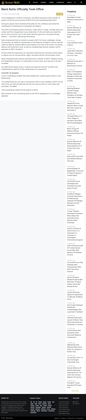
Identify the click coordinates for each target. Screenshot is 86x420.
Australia (38, 409)
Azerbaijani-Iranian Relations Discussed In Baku (75, 19)
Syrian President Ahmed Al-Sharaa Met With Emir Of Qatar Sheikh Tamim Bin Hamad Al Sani (75, 281)
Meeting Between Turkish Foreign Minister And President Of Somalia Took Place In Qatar (74, 92)
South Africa (51, 410)
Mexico (38, 410)
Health (69, 2)
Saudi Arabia (44, 410)
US (34, 402)
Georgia (44, 407)
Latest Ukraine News (64, 409)
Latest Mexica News (64, 413)
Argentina (43, 409)
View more (75, 391)
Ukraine (32, 407)
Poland (49, 405)
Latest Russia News (64, 402)
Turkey (49, 402)
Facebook (76, 403)
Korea (49, 403)
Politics (35, 2)
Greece (45, 405)
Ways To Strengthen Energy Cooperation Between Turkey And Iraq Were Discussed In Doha (74, 76)
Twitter (76, 402)
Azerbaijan (38, 407)
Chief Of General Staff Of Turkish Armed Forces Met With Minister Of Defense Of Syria (75, 250)
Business (43, 2)
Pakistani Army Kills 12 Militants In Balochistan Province (75, 63)
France (37, 405)
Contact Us (63, 418)
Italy (41, 405)
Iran (53, 402)
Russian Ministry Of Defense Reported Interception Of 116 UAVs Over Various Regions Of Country (74, 372)
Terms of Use (71, 418)
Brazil (48, 409)
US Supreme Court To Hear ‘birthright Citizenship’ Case (75, 359)
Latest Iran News (63, 406)
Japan (32, 403)
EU (36, 402)
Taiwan (32, 405)
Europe (40, 402)
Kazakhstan (33, 412)
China (39, 403)
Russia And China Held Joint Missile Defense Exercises (75, 158)
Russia (44, 402)
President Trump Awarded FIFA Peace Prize (74, 385)
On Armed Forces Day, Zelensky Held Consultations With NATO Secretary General (75, 266)
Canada (32, 409)
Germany (53, 409)
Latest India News (63, 407)
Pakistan (44, 403)
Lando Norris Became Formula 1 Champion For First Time (75, 53)
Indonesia (33, 410)
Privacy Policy (79, 418)
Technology (60, 2)
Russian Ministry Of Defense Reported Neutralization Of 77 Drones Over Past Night (74, 145)
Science (51, 2)
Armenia (49, 407)
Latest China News (64, 404)
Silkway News (9, 418)
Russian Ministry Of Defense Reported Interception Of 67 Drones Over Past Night (74, 32)
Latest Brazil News (64, 411)
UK (31, 402)
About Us (57, 418)
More (6, 412)
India (36, 403)
